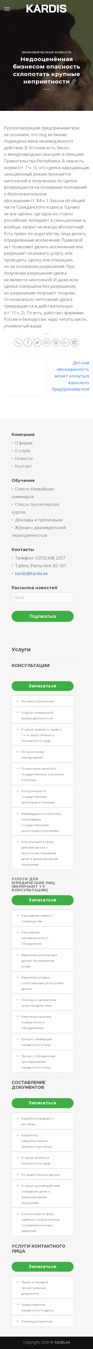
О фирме (24, 443)
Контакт (23, 466)
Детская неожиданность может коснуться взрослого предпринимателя (70, 376)
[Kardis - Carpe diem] (46, 9)
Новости (24, 458)
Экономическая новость (47, 52)
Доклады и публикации (39, 520)
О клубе (22, 451)
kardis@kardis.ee (31, 573)
